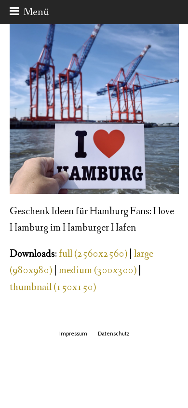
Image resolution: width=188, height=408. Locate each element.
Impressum (73, 333)
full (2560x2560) (93, 254)
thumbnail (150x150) (53, 287)
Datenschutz (113, 333)
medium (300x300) (97, 270)
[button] (29, 12)
